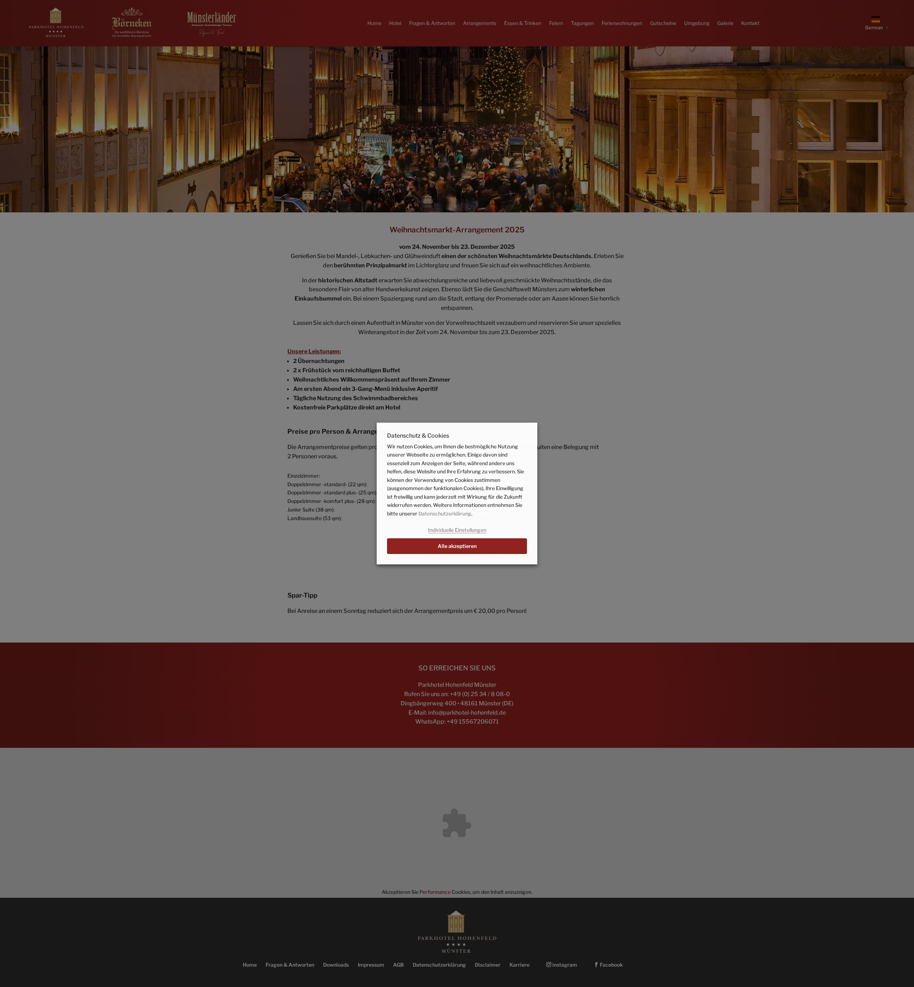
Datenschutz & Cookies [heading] (418, 436)
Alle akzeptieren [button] (457, 546)
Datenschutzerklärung (444, 513)
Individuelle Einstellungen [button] (457, 530)
